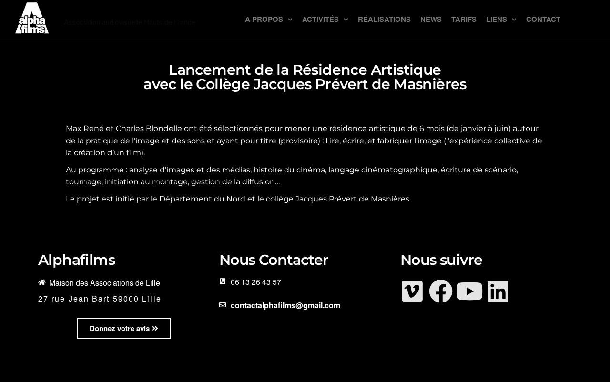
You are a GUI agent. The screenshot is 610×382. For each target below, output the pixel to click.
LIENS (496, 19)
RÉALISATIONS (384, 19)
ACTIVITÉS (320, 19)
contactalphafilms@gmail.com (285, 305)
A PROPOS (264, 19)
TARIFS (464, 19)
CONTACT (543, 19)
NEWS (431, 19)
